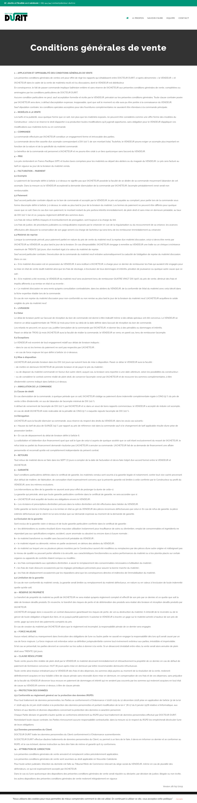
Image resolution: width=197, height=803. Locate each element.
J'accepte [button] (179, 799)
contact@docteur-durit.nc (63, 3)
